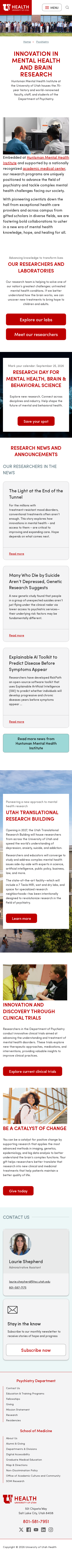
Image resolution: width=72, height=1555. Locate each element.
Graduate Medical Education (24, 1459)
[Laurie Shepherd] (20, 1244)
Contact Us (13, 1388)
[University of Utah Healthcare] (36, 1499)
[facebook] (28, 1529)
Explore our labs (36, 319)
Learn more (21, 918)
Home (27, 41)
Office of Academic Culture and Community (33, 1475)
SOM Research (15, 1481)
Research (12, 1415)
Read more (16, 554)
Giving (10, 1404)
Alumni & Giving (15, 1443)
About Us (11, 1438)
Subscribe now (36, 1350)
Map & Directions (17, 1465)
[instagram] (51, 1529)
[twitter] (21, 1529)
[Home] (16, 7)
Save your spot (36, 421)
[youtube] (36, 1529)
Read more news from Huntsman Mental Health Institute (36, 743)
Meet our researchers (36, 334)
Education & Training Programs (25, 1393)
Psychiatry (42, 41)
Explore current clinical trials (32, 1071)
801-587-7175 (17, 1287)
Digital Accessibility (18, 1454)
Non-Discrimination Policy (22, 1470)
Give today (18, 1190)
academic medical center (44, 168)
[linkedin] (43, 1529)
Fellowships (13, 1399)
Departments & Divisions (21, 1449)
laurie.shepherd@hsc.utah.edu (29, 1281)
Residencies (13, 1420)
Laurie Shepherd (26, 1261)
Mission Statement (18, 1409)
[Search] (67, 7)
